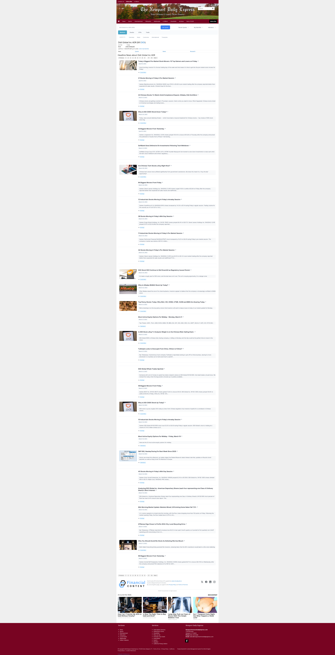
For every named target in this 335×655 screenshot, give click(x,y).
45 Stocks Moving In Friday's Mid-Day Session (156, 471)
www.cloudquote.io (177, 581)
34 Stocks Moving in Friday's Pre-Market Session (157, 250)
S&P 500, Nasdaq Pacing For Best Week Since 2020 (158, 451)
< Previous (121, 58)
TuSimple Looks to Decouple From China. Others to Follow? (161, 349)
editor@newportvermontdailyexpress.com (201, 636)
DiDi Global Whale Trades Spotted (151, 369)
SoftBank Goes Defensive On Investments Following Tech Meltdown (164, 145)
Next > (155, 58)
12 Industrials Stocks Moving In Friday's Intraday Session (160, 199)
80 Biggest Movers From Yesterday (152, 556)
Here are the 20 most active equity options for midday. (155, 442)
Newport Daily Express (132, 649)
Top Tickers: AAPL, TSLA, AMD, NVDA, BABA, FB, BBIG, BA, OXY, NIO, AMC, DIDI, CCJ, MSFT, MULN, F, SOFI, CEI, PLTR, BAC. (176, 323)
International (155, 37)
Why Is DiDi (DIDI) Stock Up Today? (152, 403)
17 (148, 58)
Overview (131, 37)
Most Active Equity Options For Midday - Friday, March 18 (160, 436)
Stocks (132, 32)
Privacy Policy (172, 584)
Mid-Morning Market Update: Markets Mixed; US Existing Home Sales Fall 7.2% (168, 507)
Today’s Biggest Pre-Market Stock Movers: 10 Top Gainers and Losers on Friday (168, 61)
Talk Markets (142, 326)
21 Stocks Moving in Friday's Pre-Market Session (157, 78)
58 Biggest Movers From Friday (150, 386)
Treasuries (165, 37)
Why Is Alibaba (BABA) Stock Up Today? (154, 285)
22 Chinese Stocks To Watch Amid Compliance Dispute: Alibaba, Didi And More (168, 95)
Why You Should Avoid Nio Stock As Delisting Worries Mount (161, 541)
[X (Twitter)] (202, 584)
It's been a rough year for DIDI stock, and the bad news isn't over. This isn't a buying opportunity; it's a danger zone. (173, 276)
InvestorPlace (143, 72)
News (138, 37)
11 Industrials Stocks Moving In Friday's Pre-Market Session (161, 233)
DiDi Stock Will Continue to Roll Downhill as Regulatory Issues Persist (164, 270)
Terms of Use (156, 649)
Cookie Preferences (131, 650)
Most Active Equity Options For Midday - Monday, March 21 (161, 317)
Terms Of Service (183, 584)
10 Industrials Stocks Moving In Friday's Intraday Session (160, 419)
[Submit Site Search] (213, 8)
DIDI (143, 42)
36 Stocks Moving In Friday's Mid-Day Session (156, 216)
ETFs (140, 32)
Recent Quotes (182, 27)
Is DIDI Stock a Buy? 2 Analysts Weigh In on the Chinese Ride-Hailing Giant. (167, 332)
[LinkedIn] (210, 584)
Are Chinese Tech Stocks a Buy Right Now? (155, 166)
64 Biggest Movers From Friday (150, 182)
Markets (122, 32)
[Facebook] (206, 584)
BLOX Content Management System (192, 649)
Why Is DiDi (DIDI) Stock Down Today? (153, 112)
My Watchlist (197, 27)
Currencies (146, 37)
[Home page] (166, 8)
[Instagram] (214, 584)
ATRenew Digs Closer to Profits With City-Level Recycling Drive (162, 524)
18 (151, 58)
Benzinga (142, 89)
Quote (137, 51)
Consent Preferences (124, 654)
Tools (147, 32)
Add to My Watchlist (144, 49)
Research (192, 51)
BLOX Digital (207, 649)
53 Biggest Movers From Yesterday (152, 129)
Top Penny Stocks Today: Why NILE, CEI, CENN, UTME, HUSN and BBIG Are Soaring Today (172, 302)
